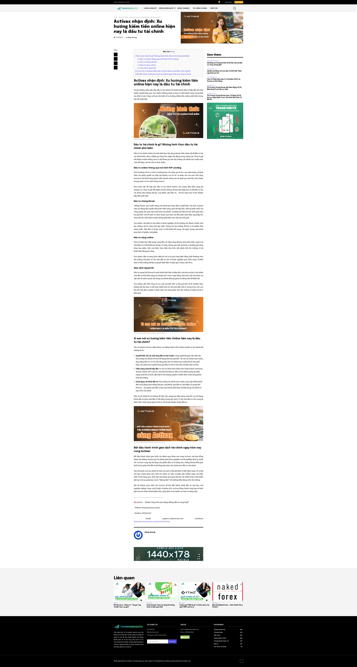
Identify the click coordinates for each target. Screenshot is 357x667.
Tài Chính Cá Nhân (123, 17)
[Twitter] (116, 63)
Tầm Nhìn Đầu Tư (212, 69)
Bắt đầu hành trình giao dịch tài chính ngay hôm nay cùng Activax (163, 74)
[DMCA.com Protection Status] (185, 638)
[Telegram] (116, 59)
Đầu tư (116, 603)
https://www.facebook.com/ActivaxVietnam (152, 521)
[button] (234, 8)
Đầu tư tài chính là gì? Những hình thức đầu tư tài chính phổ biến (162, 56)
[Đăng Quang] (138, 535)
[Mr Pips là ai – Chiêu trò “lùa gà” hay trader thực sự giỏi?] (129, 591)
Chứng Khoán (211, 85)
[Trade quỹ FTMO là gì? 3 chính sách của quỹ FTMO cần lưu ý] (194, 591)
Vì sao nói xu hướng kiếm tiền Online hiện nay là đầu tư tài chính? (162, 71)
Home (115, 17)
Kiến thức (149, 603)
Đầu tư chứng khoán (147, 62)
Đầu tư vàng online (146, 65)
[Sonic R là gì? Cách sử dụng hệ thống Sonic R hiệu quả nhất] (162, 591)
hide (172, 51)
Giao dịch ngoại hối (146, 68)
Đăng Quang (132, 37)
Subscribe (172, 641)
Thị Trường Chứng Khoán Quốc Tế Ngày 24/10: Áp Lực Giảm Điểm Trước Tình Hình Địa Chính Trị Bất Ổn (224, 97)
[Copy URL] (116, 67)
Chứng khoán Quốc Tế (213, 61)
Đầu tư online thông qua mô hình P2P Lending (158, 59)
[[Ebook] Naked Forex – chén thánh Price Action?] (227, 591)
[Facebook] (116, 54)
